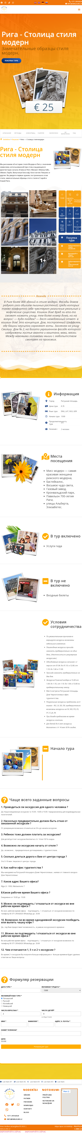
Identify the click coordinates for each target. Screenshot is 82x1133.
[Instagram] (5, 2)
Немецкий (7, 1006)
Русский (6, 1001)
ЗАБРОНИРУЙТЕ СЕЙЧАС (10, 1132)
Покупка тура (71, 239)
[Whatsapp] (13, 2)
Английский (8, 1003)
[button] (79, 9)
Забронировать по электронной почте (74, 263)
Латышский (8, 998)
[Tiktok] (9, 2)
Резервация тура (41, 1046)
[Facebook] (1, 2)
